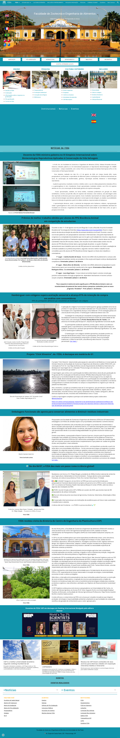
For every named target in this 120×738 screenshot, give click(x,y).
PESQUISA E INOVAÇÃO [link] (72, 2)
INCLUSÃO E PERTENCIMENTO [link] (55, 2)
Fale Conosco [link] (111, 2)
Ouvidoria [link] (102, 2)
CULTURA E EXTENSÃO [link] (39, 2)
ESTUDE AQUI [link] (25, 2)
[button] (118, 2)
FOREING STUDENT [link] (93, 2)
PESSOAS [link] (82, 2)
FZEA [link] (16, 2)
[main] (64, 15)
